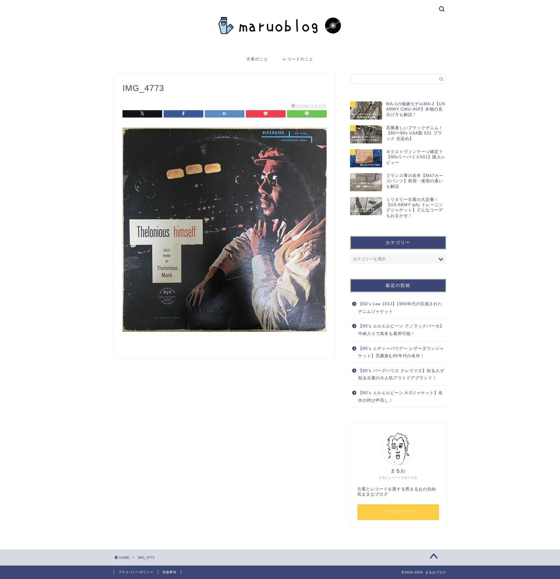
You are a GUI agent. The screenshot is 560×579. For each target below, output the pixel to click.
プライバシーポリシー (135, 572)
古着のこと (257, 59)
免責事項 (169, 572)
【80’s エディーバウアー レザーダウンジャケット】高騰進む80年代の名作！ (401, 352)
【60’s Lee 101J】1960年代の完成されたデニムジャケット (400, 308)
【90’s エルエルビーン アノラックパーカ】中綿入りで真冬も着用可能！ (401, 330)
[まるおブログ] (280, 45)
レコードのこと (298, 59)
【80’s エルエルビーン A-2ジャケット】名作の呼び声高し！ (400, 397)
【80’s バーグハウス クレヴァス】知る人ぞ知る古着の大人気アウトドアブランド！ (401, 374)
